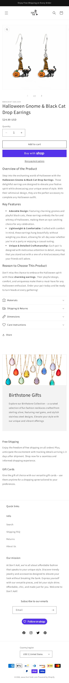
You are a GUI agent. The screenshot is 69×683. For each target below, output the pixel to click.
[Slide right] (41, 95)
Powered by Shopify (46, 677)
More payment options (34, 161)
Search (9, 524)
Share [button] (9, 334)
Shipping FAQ (13, 531)
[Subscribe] (52, 610)
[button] (6, 13)
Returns (10, 539)
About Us (11, 546)
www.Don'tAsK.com (29, 677)
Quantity (6, 126)
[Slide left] (27, 95)
